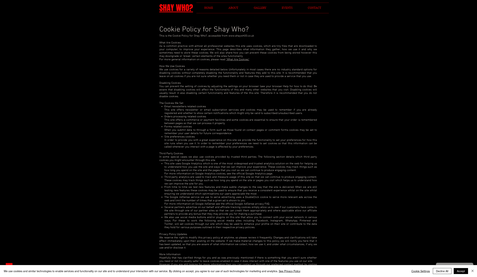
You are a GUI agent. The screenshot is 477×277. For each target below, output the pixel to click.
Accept (461, 271)
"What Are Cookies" (237, 59)
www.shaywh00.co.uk (241, 35)
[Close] (472, 271)
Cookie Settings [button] (420, 271)
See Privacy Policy (289, 271)
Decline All (442, 271)
